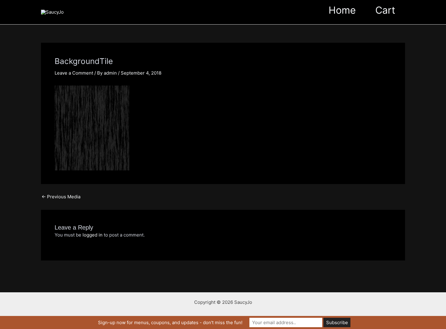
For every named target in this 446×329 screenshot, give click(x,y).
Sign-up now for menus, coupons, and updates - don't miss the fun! (170, 322)
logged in (93, 235)
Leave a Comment (74, 73)
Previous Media (61, 196)
